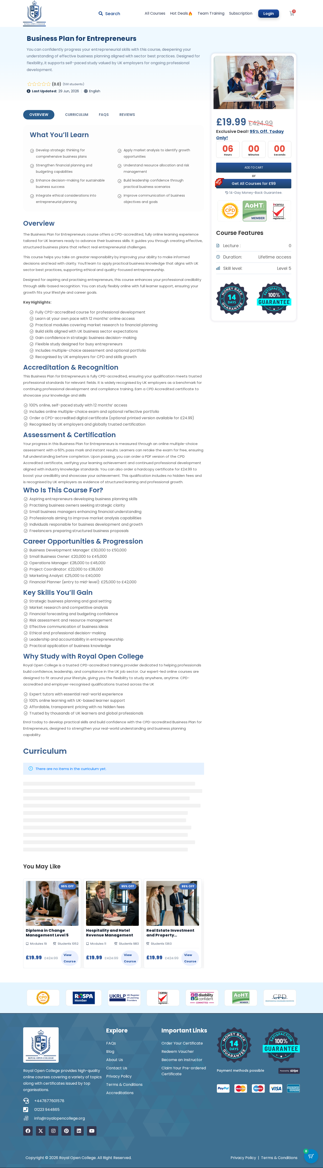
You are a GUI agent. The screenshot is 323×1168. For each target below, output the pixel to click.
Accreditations (120, 1093)
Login (268, 13)
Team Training (211, 13)
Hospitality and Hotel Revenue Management (109, 933)
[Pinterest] (66, 1131)
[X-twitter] (40, 1131)
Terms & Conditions (124, 1084)
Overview (38, 114)
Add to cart (253, 167)
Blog (110, 1051)
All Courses (155, 13)
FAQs (104, 114)
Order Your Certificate (182, 1043)
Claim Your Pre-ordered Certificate (184, 1071)
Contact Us (116, 1068)
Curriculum (76, 114)
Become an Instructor (182, 1059)
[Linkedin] (79, 1131)
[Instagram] (53, 1131)
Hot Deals (179, 13)
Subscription (240, 13)
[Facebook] (28, 1131)
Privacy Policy (119, 1076)
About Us (114, 1059)
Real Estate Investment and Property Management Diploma (170, 933)
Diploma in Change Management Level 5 (47, 933)
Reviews (127, 114)
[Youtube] (91, 1131)
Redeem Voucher (178, 1051)
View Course (70, 958)
